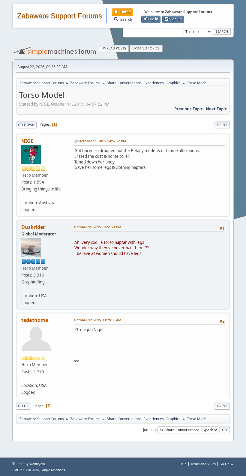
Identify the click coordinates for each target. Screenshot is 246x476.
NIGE (27, 141)
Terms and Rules (203, 464)
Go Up (23, 406)
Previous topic (188, 109)
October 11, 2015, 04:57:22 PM (102, 141)
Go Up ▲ (227, 464)
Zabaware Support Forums (59, 16)
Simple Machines (52, 470)
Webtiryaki (37, 464)
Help (183, 464)
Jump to (149, 429)
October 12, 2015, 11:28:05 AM (97, 320)
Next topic (216, 109)
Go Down (26, 124)
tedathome (34, 320)
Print (222, 124)
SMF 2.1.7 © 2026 (25, 470)
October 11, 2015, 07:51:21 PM (97, 227)
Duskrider (33, 227)
